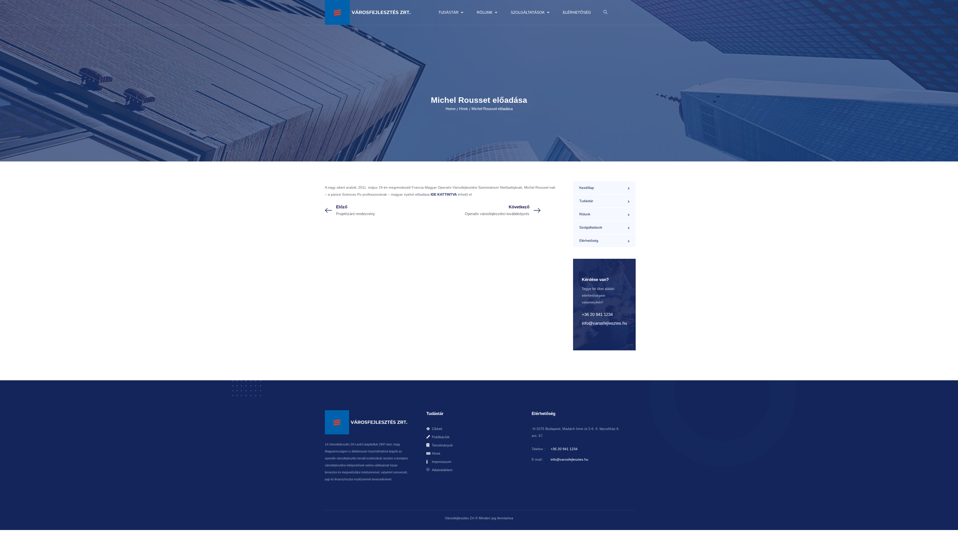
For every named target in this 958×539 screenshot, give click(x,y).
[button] (451, 12)
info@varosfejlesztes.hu (604, 323)
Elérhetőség (577, 12)
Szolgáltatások (528, 12)
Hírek (463, 109)
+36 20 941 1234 (597, 314)
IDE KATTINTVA (443, 194)
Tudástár (448, 12)
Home (451, 109)
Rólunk (484, 12)
